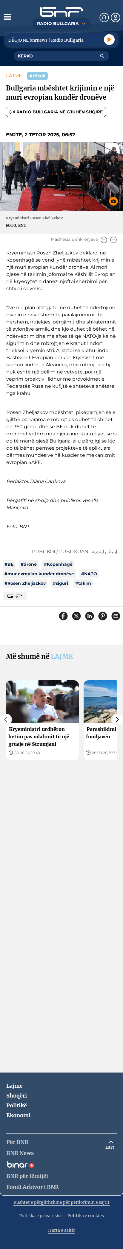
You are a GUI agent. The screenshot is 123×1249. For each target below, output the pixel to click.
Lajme (14, 1085)
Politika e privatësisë (41, 1215)
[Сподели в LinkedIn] (89, 616)
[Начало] (61, 12)
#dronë (29, 564)
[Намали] (113, 239)
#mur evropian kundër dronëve (39, 573)
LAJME (14, 76)
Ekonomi (18, 1115)
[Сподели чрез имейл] (116, 616)
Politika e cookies (85, 1215)
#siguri (60, 583)
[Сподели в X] (76, 616)
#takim (83, 583)
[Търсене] (102, 56)
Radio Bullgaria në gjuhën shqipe (59, 112)
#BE (8, 564)
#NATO (89, 573)
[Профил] (115, 17)
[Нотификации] (104, 17)
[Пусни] (109, 39)
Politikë (16, 1105)
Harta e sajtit (61, 1230)
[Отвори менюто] (7, 17)
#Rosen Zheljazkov (25, 583)
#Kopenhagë (58, 564)
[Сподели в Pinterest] (102, 616)
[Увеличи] (103, 239)
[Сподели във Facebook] (63, 616)
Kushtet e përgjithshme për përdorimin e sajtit (61, 1202)
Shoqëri (16, 1095)
